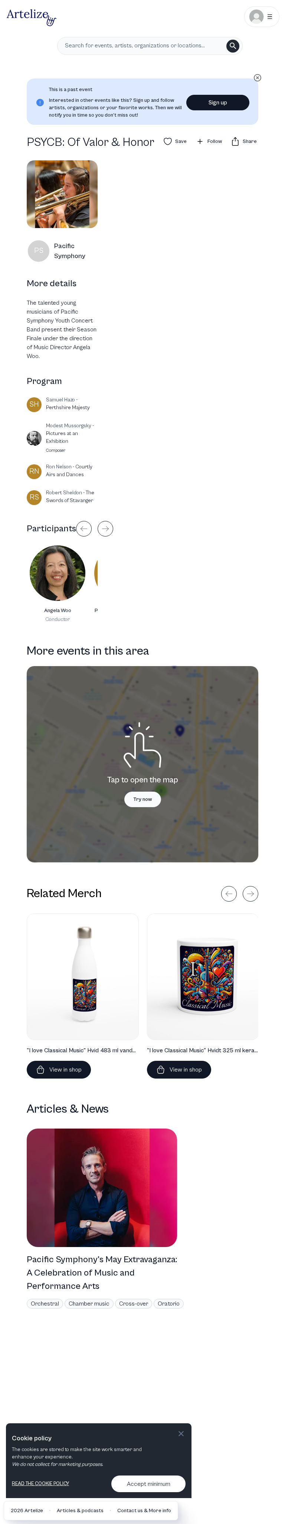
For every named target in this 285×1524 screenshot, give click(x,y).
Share (250, 141)
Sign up (218, 102)
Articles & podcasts (80, 1511)
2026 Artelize (27, 1511)
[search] (232, 46)
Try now (143, 799)
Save (181, 141)
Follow (214, 141)
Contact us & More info (144, 1511)
